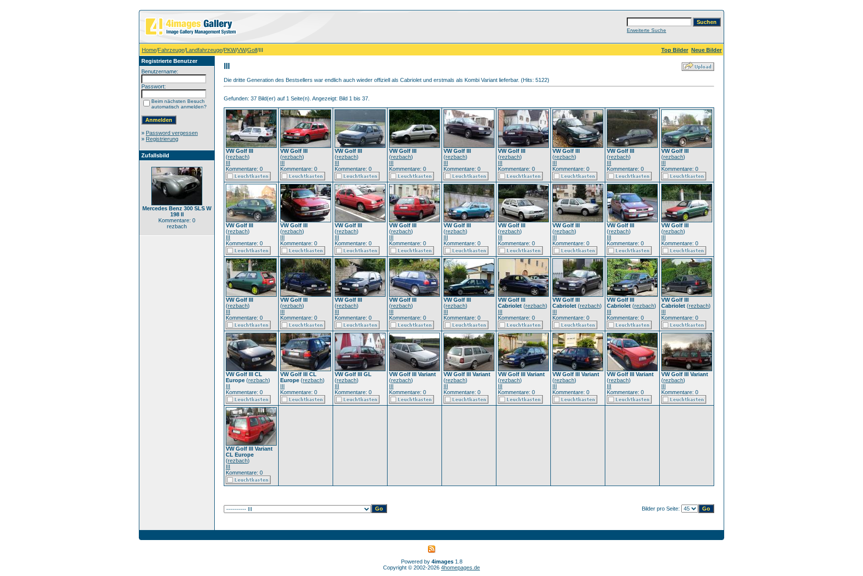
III (228, 163)
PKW (230, 50)
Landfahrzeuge (204, 50)
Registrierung (162, 139)
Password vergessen (172, 133)
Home (149, 50)
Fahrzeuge (171, 50)
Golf (252, 50)
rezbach (238, 157)
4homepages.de (460, 568)
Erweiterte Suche (646, 30)
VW (241, 50)
